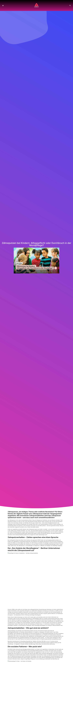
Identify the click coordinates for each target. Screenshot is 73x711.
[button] (3, 5)
